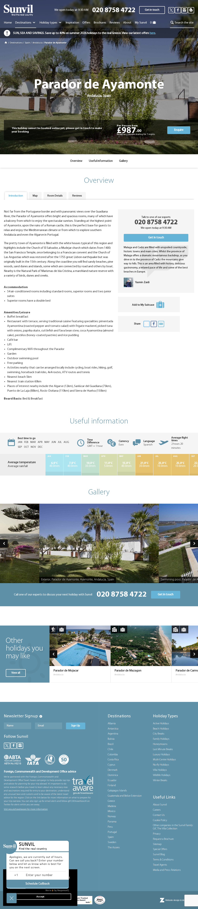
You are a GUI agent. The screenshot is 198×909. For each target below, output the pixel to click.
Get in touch (152, 9)
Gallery (123, 161)
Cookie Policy (160, 820)
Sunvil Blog (159, 854)
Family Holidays (161, 739)
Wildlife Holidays (161, 775)
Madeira (112, 806)
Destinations (23, 22)
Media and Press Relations (167, 870)
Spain (27, 43)
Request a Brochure (163, 839)
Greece (111, 801)
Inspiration (72, 22)
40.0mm (54, 465)
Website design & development (179, 900)
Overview (76, 161)
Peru (110, 827)
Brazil (111, 744)
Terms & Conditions (163, 859)
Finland (112, 785)
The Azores (114, 847)
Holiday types (48, 22)
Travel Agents (160, 864)
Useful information (101, 161)
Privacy (156, 833)
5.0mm (108, 465)
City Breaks (158, 733)
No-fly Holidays (161, 764)
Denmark (112, 770)
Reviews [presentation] (77, 195)
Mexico (111, 811)
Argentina (113, 733)
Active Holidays (161, 723)
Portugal (112, 832)
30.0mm (90, 465)
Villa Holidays (160, 770)
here (152, 33)
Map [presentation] (35, 195)
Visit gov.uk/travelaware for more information (26, 809)
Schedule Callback (38, 883)
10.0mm (162, 465)
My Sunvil (141, 22)
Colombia (113, 754)
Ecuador (112, 780)
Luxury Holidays (161, 754)
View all (15, 672)
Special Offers (160, 849)
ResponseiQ (57, 890)
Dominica (113, 775)
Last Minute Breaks (163, 749)
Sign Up (75, 725)
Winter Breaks (160, 780)
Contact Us (159, 815)
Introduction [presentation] (16, 195)
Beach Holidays (161, 728)
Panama (112, 821)
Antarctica (113, 728)
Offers (86, 22)
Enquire (178, 130)
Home (8, 22)
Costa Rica (113, 759)
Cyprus (111, 764)
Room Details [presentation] (55, 195)
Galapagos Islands (117, 790)
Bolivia (111, 739)
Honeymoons (160, 744)
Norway (112, 816)
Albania (112, 723)
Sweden (112, 842)
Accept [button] (40, 896)
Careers (157, 810)
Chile (110, 749)
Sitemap (157, 844)
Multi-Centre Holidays (164, 759)
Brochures (100, 22)
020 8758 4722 (113, 10)
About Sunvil (160, 804)
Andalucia (37, 43)
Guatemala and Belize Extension (125, 795)
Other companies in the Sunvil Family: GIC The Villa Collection (173, 827)
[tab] (16, 196)
